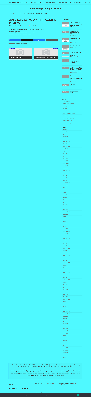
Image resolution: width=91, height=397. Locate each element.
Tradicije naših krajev (67, 123)
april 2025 (65, 156)
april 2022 (65, 226)
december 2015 (66, 330)
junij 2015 (65, 340)
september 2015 (66, 338)
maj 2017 (65, 304)
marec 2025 (65, 158)
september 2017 (66, 299)
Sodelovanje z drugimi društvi (21, 43)
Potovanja (65, 110)
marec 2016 (65, 323)
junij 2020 (65, 250)
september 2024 (66, 170)
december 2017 (66, 291)
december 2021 (66, 231)
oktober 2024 (65, 168)
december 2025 (66, 139)
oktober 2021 (65, 236)
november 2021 (66, 233)
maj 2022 (65, 223)
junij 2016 (65, 318)
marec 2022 (65, 228)
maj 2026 (65, 131)
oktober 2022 (65, 214)
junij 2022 (65, 221)
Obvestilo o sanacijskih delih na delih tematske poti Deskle (75, 54)
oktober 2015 (65, 335)
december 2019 (66, 255)
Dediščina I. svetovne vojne (68, 103)
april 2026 (65, 134)
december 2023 (66, 182)
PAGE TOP (88, 384)
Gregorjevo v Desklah (75, 45)
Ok (78, 394)
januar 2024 (65, 180)
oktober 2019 (65, 260)
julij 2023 (65, 194)
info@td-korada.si (48, 383)
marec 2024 (65, 177)
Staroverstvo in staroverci (68, 118)
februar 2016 (65, 325)
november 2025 (66, 141)
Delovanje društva (66, 106)
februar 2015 (65, 350)
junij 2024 (65, 172)
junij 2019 (65, 265)
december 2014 (66, 355)
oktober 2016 (65, 316)
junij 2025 (65, 151)
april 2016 (65, 321)
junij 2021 (65, 240)
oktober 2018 (65, 277)
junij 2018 (65, 282)
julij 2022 (65, 219)
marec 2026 (65, 136)
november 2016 (66, 313)
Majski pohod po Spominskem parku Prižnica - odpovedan (75, 32)
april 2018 (65, 287)
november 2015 (66, 333)
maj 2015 (65, 342)
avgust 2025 (65, 148)
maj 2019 (65, 267)
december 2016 (66, 311)
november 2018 (66, 274)
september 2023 (66, 189)
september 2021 (66, 238)
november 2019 (66, 257)
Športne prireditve (66, 115)
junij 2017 (65, 301)
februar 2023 (65, 206)
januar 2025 (65, 160)
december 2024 (66, 163)
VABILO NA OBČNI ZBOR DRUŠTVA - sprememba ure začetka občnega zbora (76, 40)
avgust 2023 (65, 192)
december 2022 (66, 211)
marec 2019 (65, 270)
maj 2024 (65, 175)
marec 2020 (65, 253)
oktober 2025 (65, 143)
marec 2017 (65, 308)
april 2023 (65, 202)
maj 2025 (65, 153)
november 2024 (66, 165)
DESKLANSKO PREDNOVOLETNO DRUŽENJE (74, 61)
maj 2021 (65, 243)
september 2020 (66, 248)
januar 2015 (65, 352)
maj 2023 (65, 199)
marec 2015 (65, 347)
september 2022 (66, 216)
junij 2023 (65, 197)
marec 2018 (65, 289)
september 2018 (66, 279)
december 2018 (66, 272)
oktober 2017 (65, 296)
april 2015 (65, 345)
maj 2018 (65, 284)
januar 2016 (65, 328)
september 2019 (66, 262)
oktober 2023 (65, 187)
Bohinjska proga (66, 101)
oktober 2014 (65, 357)
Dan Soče (72, 84)
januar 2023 (65, 209)
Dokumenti (65, 108)
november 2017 (66, 294)
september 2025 (66, 146)
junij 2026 (65, 129)
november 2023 (66, 185)
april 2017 (65, 306)
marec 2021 (65, 245)
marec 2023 (65, 204)
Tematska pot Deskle (67, 120)
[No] (89, 395)
